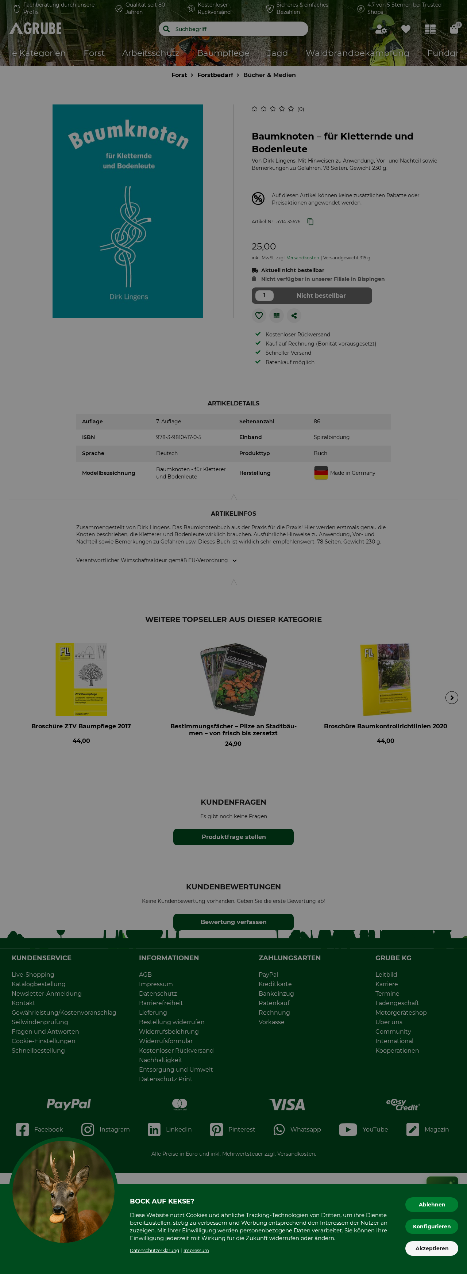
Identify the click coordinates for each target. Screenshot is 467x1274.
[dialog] (233, 637)
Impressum (196, 1250)
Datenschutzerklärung (154, 1250)
